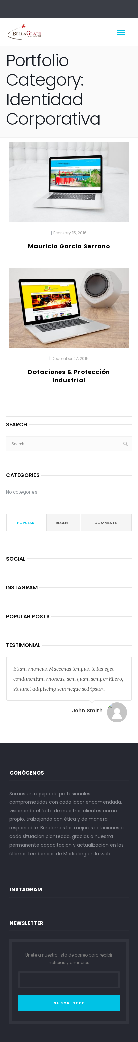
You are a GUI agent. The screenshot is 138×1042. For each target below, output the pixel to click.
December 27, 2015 (70, 358)
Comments (105, 522)
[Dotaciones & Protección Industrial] (69, 311)
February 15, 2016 (70, 233)
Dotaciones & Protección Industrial (69, 376)
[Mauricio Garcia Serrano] (69, 185)
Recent (63, 522)
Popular (25, 522)
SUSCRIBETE (69, 1003)
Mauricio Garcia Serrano (69, 246)
